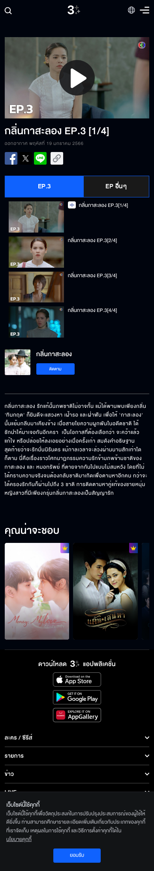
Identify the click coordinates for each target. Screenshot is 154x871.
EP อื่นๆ (116, 186)
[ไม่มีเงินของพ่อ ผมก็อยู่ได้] (37, 591)
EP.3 (44, 186)
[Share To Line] (40, 158)
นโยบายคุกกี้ (19, 839)
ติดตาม (55, 369)
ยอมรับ (77, 855)
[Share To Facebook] (11, 158)
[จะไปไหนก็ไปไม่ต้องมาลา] (105, 591)
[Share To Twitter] (25, 158)
